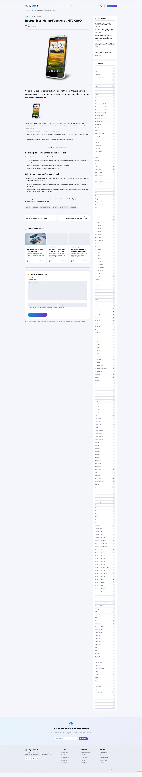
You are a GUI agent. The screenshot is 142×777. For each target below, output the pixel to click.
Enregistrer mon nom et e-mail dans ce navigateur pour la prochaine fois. (47, 307)
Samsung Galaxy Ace (100, 537)
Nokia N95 (97, 454)
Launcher (97, 332)
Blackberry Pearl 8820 (100, 112)
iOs (68, 6)
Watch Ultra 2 (98, 686)
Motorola (97, 392)
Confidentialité (103, 760)
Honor (96, 213)
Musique (97, 398)
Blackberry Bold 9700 (100, 103)
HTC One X (98, 258)
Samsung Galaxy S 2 (100, 552)
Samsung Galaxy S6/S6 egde (102, 567)
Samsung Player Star (100, 591)
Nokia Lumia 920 (99, 439)
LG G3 (96, 338)
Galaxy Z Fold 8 (99, 178)
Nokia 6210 (97, 421)
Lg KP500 (97, 353)
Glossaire (97, 196)
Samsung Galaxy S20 (100, 555)
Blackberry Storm (99, 115)
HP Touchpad (98, 216)
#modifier (55, 207)
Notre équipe (103, 752)
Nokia (96, 415)
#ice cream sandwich (45, 207)
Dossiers (97, 160)
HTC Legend (98, 249)
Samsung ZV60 (99, 606)
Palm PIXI (97, 496)
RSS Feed (102, 762)
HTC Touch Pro (99, 270)
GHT (96, 193)
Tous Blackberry (99, 662)
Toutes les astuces (85, 752)
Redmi (96, 519)
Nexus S (97, 412)
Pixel (96, 510)
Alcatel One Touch (99, 77)
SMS (96, 617)
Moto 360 (97, 389)
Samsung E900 (98, 528)
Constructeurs (98, 151)
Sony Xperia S (98, 632)
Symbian (97, 653)
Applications (84, 762)
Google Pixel (64, 760)
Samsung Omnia (99, 579)
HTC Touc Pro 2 (99, 264)
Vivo (96, 680)
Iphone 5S (97, 320)
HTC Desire (98, 225)
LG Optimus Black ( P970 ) (101, 368)
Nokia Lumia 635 (99, 430)
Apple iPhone (64, 754)
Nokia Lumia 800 (99, 433)
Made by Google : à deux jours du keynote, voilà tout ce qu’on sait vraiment (103, 52)
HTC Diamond (98, 237)
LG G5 (96, 341)
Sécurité (83, 760)
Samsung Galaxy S (99, 549)
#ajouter (28, 207)
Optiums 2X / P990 (99, 481)
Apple (96, 86)
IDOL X (96, 291)
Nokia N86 (97, 448)
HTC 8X (97, 222)
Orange (97, 484)
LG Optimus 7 (98, 362)
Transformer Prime (99, 668)
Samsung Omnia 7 (99, 585)
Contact (102, 754)
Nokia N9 (97, 451)
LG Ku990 (97, 356)
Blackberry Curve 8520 (100, 106)
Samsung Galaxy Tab (100, 570)
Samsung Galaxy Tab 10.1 (101, 573)
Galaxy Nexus (98, 172)
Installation (97, 294)
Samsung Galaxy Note (100, 540)
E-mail (60, 302)
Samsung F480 (98, 531)
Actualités (97, 74)
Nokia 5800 (98, 418)
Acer (96, 71)
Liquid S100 (98, 374)
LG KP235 (97, 350)
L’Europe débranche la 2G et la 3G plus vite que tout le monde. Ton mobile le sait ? (105, 45)
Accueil (27, 10)
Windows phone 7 (99, 695)
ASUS (96, 95)
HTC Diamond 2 (99, 240)
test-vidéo (97, 656)
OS (96, 487)
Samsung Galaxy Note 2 (101, 543)
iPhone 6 (97, 323)
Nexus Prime (98, 409)
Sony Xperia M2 (99, 629)
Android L (97, 83)
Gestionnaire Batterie (100, 190)
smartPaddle (98, 614)
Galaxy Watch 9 (99, 175)
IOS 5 (96, 300)
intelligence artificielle (100, 297)
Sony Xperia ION (99, 626)
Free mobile (98, 169)
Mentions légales (104, 757)
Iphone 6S (97, 326)
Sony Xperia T (98, 635)
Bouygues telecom (99, 133)
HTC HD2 (97, 246)
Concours (97, 148)
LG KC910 (97, 344)
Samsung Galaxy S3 (100, 558)
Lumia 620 (97, 380)
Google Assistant (99, 201)
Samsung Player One (100, 588)
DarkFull (97, 157)
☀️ (104, 6)
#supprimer (73, 207)
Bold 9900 (97, 130)
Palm (96, 493)
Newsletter (112, 5)
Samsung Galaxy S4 (100, 561)
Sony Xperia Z (98, 644)
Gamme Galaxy (98, 184)
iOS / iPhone (84, 757)
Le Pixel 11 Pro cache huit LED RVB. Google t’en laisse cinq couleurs (103, 24)
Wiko (96, 689)
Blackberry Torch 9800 (100, 118)
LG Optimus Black (99, 365)
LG (95, 335)
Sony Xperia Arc (99, 623)
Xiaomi (96, 701)
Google (97, 199)
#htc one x (35, 207)
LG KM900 (97, 347)
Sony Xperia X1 (99, 638)
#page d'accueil (64, 207)
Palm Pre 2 (97, 499)
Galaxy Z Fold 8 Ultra (100, 181)
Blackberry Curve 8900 (101, 109)
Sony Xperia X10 (99, 641)
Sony (96, 620)
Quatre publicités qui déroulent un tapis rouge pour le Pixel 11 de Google (104, 30)
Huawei (97, 279)
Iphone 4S (97, 314)
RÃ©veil (97, 516)
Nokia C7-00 (98, 424)
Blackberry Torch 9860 (100, 121)
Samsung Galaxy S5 (100, 564)
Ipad (96, 302)
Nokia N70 (97, 442)
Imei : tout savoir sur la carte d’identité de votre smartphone (35, 251)
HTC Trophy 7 (98, 273)
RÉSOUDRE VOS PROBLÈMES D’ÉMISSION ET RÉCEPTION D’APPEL (57, 251)
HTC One (97, 255)
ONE (96, 472)
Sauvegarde (98, 609)
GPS (96, 207)
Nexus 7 (97, 406)
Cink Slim (97, 142)
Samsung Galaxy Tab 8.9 (101, 576)
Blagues (97, 127)
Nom (29, 302)
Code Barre (98, 145)
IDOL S (96, 288)
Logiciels (97, 377)
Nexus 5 (97, 404)
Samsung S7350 (99, 594)
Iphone (96, 308)
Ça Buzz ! (97, 136)
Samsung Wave (99, 600)
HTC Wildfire (98, 276)
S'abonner (83, 738)
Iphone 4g (97, 311)
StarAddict (97, 650)
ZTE (96, 707)
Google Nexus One (99, 204)
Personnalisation (99, 505)
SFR (96, 612)
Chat (96, 139)
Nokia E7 (97, 427)
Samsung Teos (98, 597)
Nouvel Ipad (98, 469)
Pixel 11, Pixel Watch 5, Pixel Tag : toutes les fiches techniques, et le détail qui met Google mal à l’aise (103, 37)
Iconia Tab (97, 285)
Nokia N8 (97, 445)
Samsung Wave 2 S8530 (101, 603)
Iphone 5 (97, 317)
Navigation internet (99, 401)
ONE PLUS (97, 475)
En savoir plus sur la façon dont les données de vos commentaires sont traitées (67, 321)
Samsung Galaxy (99, 534)
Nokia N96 (97, 457)
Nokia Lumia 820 (99, 436)
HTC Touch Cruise (99, 267)
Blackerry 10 (98, 124)
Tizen (96, 659)
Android (63, 6)
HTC (32, 10)
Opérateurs (74, 6)
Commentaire (32, 279)
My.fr (33, 6)
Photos (96, 507)
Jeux (96, 329)
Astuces (97, 92)
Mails (96, 386)
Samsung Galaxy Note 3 (101, 546)
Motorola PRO (98, 395)
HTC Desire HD (99, 228)
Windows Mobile (99, 692)
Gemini (96, 187)
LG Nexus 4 (98, 359)
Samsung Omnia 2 (99, 582)
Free (96, 166)
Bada (96, 97)
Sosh (96, 647)
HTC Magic (98, 252)
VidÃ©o (97, 677)
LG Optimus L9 (98, 371)
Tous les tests (64, 752)
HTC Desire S (98, 231)
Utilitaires (97, 674)
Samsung (97, 525)
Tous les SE (98, 665)
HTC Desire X (98, 234)
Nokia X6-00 (98, 463)
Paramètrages (98, 502)
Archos (96, 89)
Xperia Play (98, 704)
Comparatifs (64, 762)
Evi (95, 163)
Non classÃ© (98, 466)
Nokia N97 (97, 460)
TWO (96, 671)
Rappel (97, 513)
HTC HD (97, 243)
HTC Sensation (98, 261)
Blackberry (97, 100)
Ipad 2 (96, 305)
